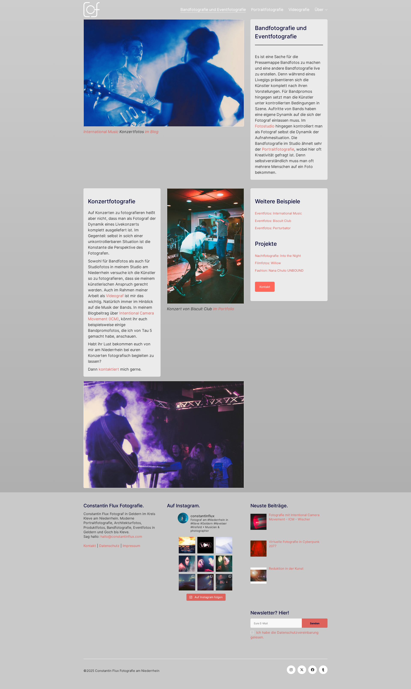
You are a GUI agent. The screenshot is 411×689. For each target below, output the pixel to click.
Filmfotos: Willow (268, 263)
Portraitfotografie (278, 149)
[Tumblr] (323, 669)
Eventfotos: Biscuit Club (273, 221)
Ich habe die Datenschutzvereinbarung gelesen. (284, 634)
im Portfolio (223, 309)
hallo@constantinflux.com (121, 536)
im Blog (151, 131)
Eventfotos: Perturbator (273, 228)
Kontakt (264, 287)
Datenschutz (109, 546)
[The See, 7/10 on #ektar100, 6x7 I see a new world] (187, 564)
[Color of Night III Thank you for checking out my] (187, 582)
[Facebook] (312, 669)
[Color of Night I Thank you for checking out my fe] (224, 582)
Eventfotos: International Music (278, 213)
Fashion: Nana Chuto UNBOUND (279, 270)
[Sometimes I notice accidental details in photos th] (224, 545)
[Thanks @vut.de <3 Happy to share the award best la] (205, 545)
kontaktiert (109, 369)
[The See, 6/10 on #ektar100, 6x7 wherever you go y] (224, 564)
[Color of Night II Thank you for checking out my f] (205, 582)
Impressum (131, 546)
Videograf (115, 296)
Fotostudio (264, 126)
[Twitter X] (302, 669)
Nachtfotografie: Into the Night (278, 256)
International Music (100, 131)
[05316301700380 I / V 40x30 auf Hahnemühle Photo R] (187, 545)
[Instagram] (291, 669)
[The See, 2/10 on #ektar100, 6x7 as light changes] (205, 564)
